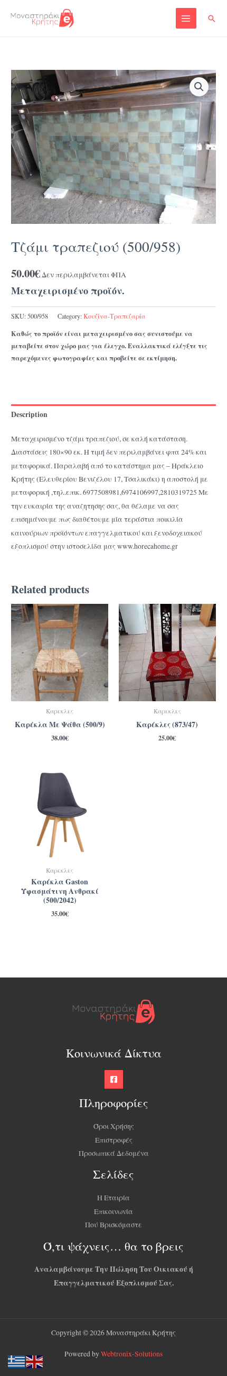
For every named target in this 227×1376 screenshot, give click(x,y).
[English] (35, 1360)
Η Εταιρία (113, 1197)
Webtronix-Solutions (132, 1354)
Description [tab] (29, 414)
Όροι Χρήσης (113, 1126)
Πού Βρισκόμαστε (113, 1224)
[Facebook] (114, 1079)
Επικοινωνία (113, 1211)
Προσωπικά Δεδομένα (114, 1153)
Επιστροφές (114, 1140)
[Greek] (17, 1360)
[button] (211, 18)
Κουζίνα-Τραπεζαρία (114, 316)
